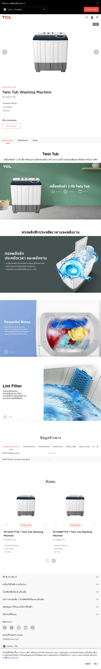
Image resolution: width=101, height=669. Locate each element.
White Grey (11, 126)
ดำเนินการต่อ (91, 9)
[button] (47, 561)
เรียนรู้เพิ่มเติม (13, 658)
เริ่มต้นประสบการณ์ (11, 639)
